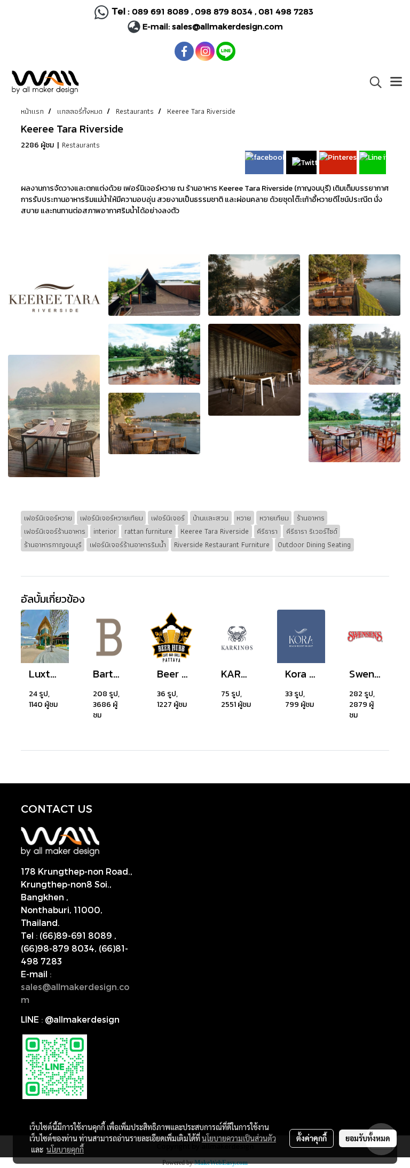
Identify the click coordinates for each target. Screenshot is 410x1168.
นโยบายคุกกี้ (65, 1149)
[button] (372, 82)
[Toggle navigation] (396, 82)
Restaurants (81, 145)
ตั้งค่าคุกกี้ (311, 1138)
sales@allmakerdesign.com (227, 26)
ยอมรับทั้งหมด (367, 1138)
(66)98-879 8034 (57, 948)
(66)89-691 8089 (76, 935)
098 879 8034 (225, 11)
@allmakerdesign (82, 1019)
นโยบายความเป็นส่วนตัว (239, 1138)
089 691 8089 (160, 11)
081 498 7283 (287, 11)
